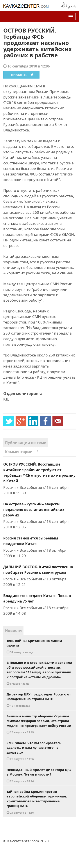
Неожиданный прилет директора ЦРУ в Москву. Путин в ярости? (39, 775)
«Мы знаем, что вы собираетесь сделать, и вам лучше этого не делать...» (34, 751)
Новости (13, 630)
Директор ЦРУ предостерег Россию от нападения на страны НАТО (39, 699)
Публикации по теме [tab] (25, 442)
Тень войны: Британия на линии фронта (34, 646)
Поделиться (20, 75)
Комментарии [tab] (21, 451)
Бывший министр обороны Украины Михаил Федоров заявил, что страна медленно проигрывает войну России (39, 724)
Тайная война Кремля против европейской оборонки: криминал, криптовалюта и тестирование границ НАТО (37, 801)
